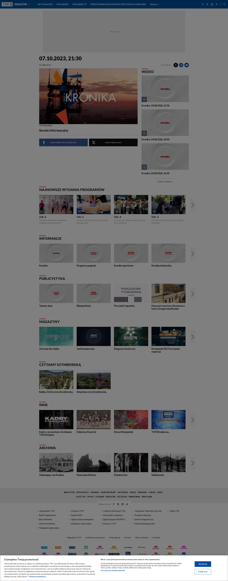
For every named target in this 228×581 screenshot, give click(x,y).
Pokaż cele (202, 572)
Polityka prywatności (37, 576)
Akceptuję (203, 564)
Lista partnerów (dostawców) (113, 570)
